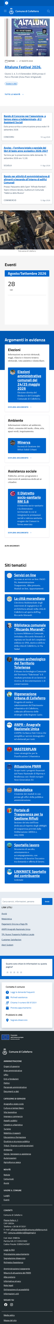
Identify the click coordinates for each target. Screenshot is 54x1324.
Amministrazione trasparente (17, 1268)
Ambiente (8, 1149)
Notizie (7, 1174)
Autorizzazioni (10, 1158)
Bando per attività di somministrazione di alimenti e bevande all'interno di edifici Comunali (27, 179)
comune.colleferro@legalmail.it (22, 1232)
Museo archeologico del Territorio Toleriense (30, 663)
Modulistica (23, 790)
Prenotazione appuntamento (16, 1254)
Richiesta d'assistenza (13, 1262)
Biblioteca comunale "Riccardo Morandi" (30, 627)
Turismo (7, 1128)
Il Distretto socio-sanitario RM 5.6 (30, 497)
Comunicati (9, 1178)
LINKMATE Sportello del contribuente (30, 873)
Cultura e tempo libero (14, 1108)
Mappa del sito (10, 1320)
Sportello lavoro (26, 845)
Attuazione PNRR (27, 766)
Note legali (8, 1285)
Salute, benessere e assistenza (17, 1153)
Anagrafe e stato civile (14, 1103)
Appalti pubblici (10, 1120)
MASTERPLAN (25, 749)
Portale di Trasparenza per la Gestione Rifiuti (30, 814)
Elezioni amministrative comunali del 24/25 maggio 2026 (30, 380)
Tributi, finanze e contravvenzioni (18, 1145)
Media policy (9, 1315)
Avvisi (6, 1183)
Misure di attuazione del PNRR (17, 1272)
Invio (47, 901)
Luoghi (7, 1195)
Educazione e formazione (15, 1137)
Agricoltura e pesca (12, 1162)
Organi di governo (12, 1066)
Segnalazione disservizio (14, 1258)
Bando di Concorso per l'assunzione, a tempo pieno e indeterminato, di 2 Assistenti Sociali (25, 119)
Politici (7, 1083)
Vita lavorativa (10, 1112)
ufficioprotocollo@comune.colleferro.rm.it (28, 1229)
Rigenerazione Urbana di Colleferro (30, 696)
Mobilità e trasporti (12, 1133)
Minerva (23, 442)
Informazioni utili (11, 1293)
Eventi (6, 1199)
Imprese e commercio (13, 1116)
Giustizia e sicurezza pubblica (17, 1141)
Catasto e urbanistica (13, 1124)
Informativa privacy (12, 1281)
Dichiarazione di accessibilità (16, 1289)
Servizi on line (25, 575)
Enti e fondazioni (11, 1078)
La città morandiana (29, 598)
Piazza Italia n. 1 (11, 1220)
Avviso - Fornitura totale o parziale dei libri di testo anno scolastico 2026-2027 (26, 149)
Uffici (6, 1074)
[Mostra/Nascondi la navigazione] (5, 11)
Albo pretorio (9, 1277)
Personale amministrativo (15, 1087)
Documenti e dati (11, 1091)
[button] (48, 11)
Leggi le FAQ (9, 1249)
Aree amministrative (13, 1070)
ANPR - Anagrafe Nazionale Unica (30, 726)
